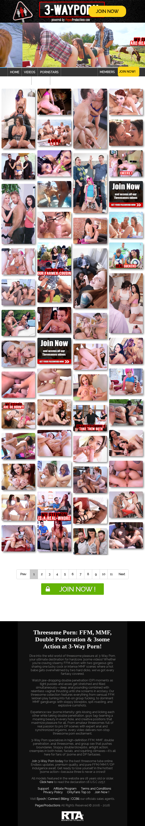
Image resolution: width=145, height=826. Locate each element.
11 (111, 574)
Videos (29, 72)
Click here (46, 782)
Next (122, 574)
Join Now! (127, 71)
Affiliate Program (64, 788)
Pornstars (49, 72)
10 (103, 574)
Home (14, 72)
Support (43, 788)
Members (107, 72)
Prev (23, 574)
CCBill (75, 799)
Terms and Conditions (96, 788)
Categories (19, 80)
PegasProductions (47, 805)
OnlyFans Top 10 (78, 792)
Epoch (41, 799)
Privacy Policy (53, 792)
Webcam (41, 80)
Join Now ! (102, 792)
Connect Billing (58, 799)
